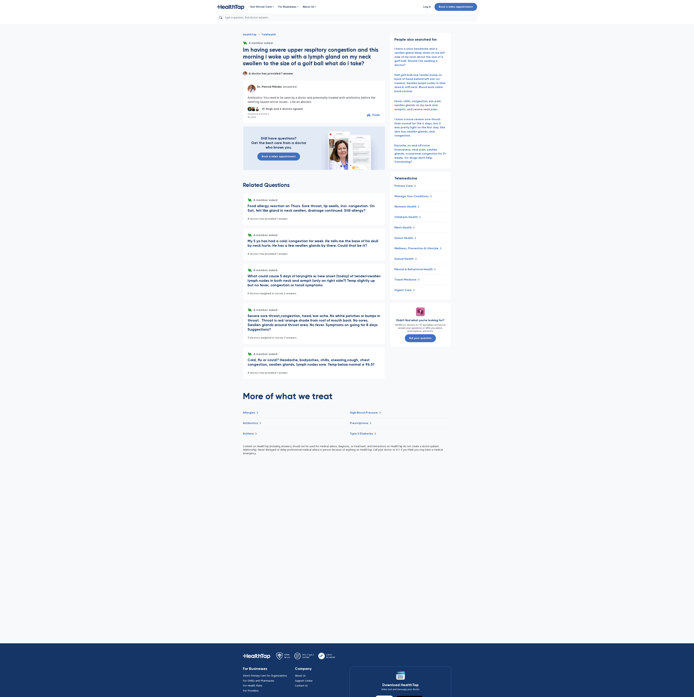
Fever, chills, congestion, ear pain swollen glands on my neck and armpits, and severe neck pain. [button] (417, 105)
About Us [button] (300, 675)
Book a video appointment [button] (456, 6)
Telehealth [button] (269, 34)
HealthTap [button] (249, 34)
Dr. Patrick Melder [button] (269, 86)
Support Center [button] (304, 680)
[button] (230, 7)
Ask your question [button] (420, 338)
